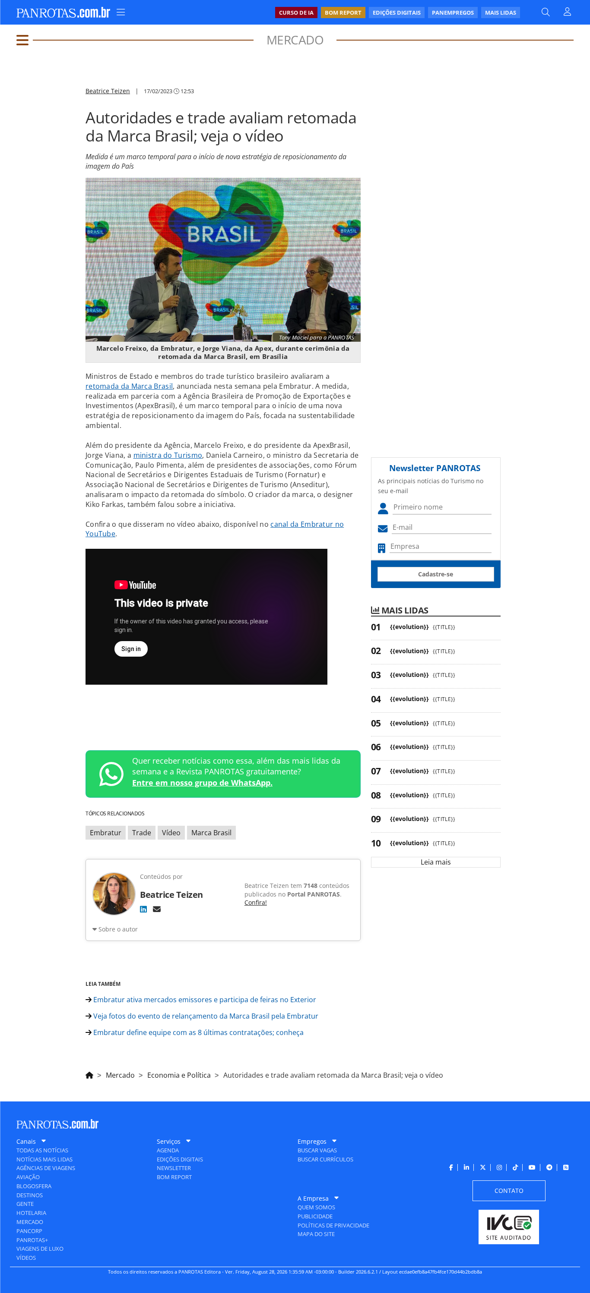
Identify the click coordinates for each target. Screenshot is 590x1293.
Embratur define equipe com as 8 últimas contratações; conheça (198, 1032)
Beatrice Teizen (108, 91)
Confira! (255, 902)
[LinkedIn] (143, 909)
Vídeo (171, 832)
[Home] (89, 1074)
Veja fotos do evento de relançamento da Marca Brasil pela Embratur (205, 1016)
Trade (141, 832)
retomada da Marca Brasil (129, 386)
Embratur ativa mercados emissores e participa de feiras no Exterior (204, 999)
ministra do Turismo (168, 455)
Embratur (105, 832)
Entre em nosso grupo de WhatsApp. (202, 782)
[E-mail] (157, 909)
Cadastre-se (435, 574)
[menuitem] (397, 12)
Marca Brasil (211, 832)
